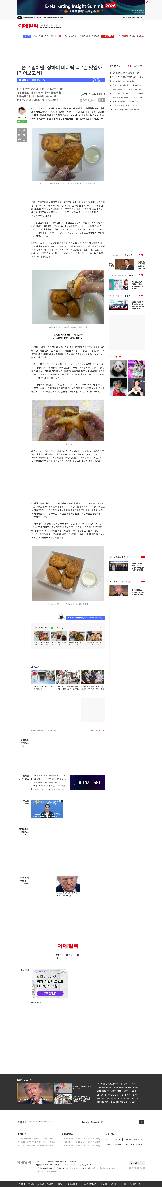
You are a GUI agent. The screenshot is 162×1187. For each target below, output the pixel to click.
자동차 (53, 36)
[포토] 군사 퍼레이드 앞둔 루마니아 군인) (46, 782)
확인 (141, 1122)
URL (24, 139)
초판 (138, 17)
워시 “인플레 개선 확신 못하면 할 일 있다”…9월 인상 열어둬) (52, 776)
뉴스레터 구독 (93, 730)
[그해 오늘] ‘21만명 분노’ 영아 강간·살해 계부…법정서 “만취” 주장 (121, 1087)
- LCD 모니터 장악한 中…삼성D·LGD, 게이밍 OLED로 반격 (37, 1139)
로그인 (143, 17)
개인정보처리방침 (134, 1184)
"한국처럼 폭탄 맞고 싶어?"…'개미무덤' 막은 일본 (115, 1084)
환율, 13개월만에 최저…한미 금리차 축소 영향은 (115, 1102)
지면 (133, 17)
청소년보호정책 (73, 1184)
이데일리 (39, 26)
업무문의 (50, 1184)
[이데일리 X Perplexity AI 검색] (61, 80)
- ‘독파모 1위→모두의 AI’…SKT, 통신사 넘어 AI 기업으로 (36, 1142)
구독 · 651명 (58, 628)
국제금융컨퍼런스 (121, 1144)
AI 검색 (27, 36)
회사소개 (22, 1184)
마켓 (132, 36)
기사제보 (123, 1184)
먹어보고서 (43, 628)
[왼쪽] (60, 801)
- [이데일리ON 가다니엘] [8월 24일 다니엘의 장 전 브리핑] (80, 1142)
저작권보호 (103, 1184)
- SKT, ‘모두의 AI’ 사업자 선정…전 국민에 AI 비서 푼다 (35, 1146)
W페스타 (128, 1139)
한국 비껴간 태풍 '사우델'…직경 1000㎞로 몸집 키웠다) (51, 789)
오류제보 (113, 1184)
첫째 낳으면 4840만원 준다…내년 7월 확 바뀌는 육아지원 (118, 1095)
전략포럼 (118, 1139)
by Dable (26, 835)
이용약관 (59, 1184)
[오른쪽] (62, 801)
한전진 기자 (22, 117)
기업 (41, 36)
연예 (141, 66)
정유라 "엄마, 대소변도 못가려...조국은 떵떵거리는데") (50, 779)
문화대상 (109, 1139)
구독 (129, 17)
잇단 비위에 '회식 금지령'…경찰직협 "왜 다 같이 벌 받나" (118, 1098)
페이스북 (19, 130)
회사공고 (31, 1184)
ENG (123, 17)
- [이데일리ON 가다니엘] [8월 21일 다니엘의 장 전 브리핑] (80, 1146)
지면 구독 (101, 730)
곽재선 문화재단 (136, 1144)
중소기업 (72, 36)
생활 (59, 36)
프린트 (24, 134)
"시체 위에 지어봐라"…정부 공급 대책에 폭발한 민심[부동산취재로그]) (56, 786)
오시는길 (41, 1184)
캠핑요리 (109, 1144)
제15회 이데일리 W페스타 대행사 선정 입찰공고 (44, 1122)
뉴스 (129, 66)
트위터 (24, 130)
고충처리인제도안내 (90, 1184)
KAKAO (19, 139)
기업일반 (95, 36)
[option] (61, 17)
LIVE (19, 17)
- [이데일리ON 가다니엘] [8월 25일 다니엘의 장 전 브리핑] (80, 1139)
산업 (65, 36)
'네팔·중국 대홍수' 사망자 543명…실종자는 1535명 (115, 1091)
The (140, 36)
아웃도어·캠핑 (84, 36)
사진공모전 (138, 1139)
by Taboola (25, 746)
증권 (135, 66)
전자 (46, 36)
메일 (19, 134)
